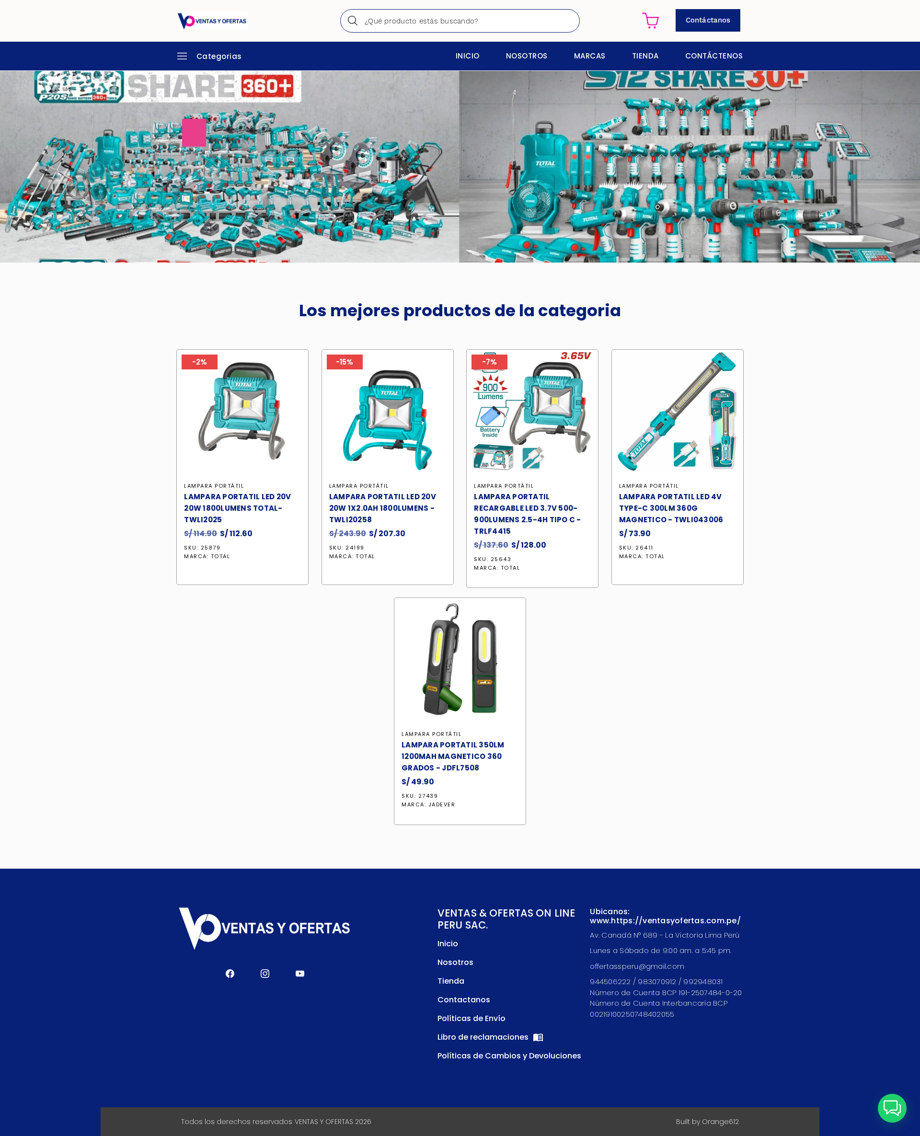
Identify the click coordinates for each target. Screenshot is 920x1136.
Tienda (645, 56)
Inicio (468, 56)
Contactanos (463, 999)
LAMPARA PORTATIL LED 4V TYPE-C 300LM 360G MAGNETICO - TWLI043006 (671, 508)
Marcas (590, 56)
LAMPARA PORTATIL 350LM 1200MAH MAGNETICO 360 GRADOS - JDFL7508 (453, 756)
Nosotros (527, 56)
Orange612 (720, 1121)
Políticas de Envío (471, 1018)
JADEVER (442, 804)
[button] (892, 1108)
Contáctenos (714, 56)
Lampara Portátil (214, 486)
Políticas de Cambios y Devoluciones (509, 1055)
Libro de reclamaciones (483, 1037)
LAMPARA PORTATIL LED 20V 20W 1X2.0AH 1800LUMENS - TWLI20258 (382, 508)
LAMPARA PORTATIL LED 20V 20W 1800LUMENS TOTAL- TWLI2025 (237, 508)
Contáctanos (708, 20)
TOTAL (220, 556)
